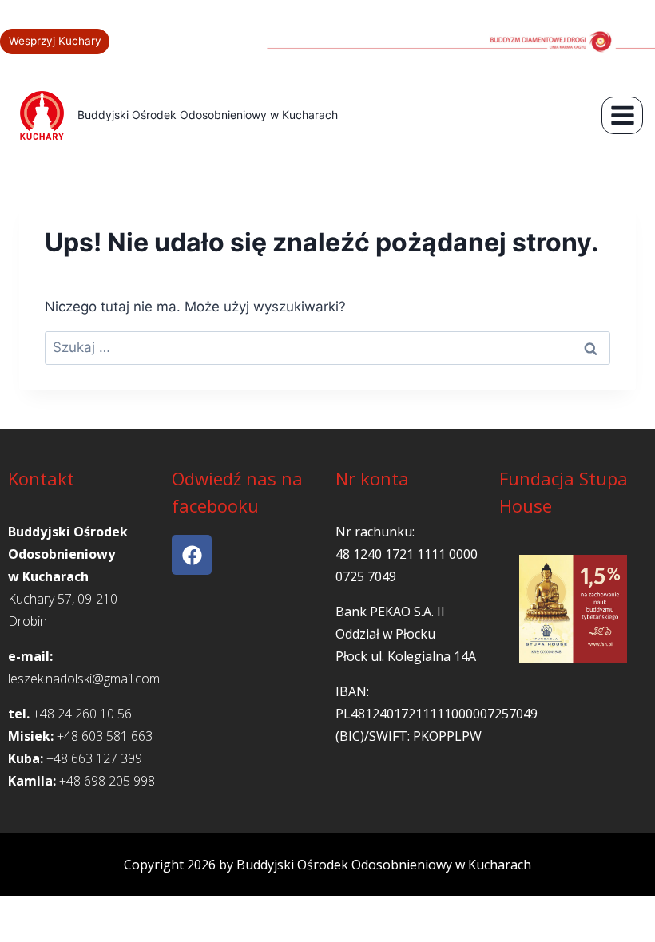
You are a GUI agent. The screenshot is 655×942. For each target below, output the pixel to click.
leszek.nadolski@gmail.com (84, 678)
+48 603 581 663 (105, 736)
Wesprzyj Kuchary (55, 40)
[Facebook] (192, 555)
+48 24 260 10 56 (82, 713)
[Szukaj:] (327, 347)
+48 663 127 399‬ (94, 758)
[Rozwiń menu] (622, 115)
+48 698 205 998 (107, 781)
